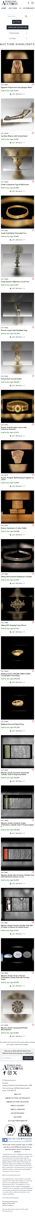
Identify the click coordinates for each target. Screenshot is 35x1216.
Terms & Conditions (17, 1109)
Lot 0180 (4, 525)
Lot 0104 (4, 425)
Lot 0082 (4, 279)
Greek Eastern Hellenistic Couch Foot (15, 282)
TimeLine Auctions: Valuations (17, 1102)
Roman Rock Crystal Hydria (11, 379)
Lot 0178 (4, 475)
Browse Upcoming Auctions (10, 1201)
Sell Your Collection (7, 1205)
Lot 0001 (4, 85)
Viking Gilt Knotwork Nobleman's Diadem (16, 577)
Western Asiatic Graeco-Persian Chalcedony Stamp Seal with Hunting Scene (15, 977)
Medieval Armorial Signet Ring (12, 724)
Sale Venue (18, 1117)
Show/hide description (17, 27)
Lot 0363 (4, 574)
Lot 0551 (4, 923)
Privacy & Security (17, 1106)
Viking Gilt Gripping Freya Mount (13, 625)
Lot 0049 (4, 133)
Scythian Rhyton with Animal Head (14, 136)
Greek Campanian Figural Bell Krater (15, 184)
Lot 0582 (4, 973)
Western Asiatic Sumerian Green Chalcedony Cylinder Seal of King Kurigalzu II (17, 824)
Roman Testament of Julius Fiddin (14, 528)
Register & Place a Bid (8, 1203)
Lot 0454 (4, 721)
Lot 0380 (4, 622)
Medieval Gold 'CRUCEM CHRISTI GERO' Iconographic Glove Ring (16, 674)
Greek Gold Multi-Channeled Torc (14, 233)
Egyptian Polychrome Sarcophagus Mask (16, 87)
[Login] (29, 3)
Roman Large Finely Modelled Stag (14, 330)
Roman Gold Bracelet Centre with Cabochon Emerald (14, 428)
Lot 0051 (4, 230)
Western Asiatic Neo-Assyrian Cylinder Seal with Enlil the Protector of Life (17, 876)
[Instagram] (10, 1073)
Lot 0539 (4, 770)
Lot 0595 (4, 1025)
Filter (17, 22)
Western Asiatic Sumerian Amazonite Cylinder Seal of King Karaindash (15, 773)
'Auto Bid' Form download (17, 1121)
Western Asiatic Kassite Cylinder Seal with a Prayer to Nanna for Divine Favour (17, 926)
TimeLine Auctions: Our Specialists (17, 1098)
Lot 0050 (4, 182)
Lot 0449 (4, 671)
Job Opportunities (17, 1113)
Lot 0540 (4, 820)
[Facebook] (4, 1073)
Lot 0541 (4, 872)
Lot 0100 (4, 327)
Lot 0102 (4, 376)
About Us (17, 1094)
